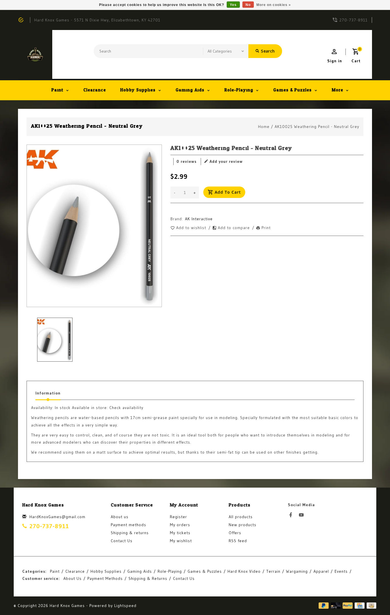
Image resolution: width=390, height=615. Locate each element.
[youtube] (302, 515)
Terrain (273, 571)
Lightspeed (125, 605)
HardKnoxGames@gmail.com (57, 516)
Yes (233, 5)
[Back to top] (373, 598)
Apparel (321, 571)
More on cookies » (273, 5)
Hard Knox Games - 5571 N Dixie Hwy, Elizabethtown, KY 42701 (97, 20)
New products (242, 524)
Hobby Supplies (138, 90)
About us (119, 516)
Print (266, 227)
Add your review (226, 161)
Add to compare (234, 227)
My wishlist (181, 540)
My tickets (180, 532)
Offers (235, 532)
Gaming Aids (190, 90)
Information (48, 393)
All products (241, 516)
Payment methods (128, 524)
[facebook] (292, 515)
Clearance (94, 90)
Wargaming (297, 571)
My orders (180, 524)
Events (341, 571)
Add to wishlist (192, 227)
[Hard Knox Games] (35, 54)
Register (178, 516)
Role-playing (238, 90)
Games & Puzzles (292, 90)
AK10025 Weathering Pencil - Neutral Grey (317, 126)
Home (264, 126)
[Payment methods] (370, 605)
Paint (57, 90)
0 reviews (186, 161)
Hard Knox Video (244, 571)
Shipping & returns (130, 532)
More (337, 90)
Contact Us (121, 540)
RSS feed (238, 540)
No (248, 5)
